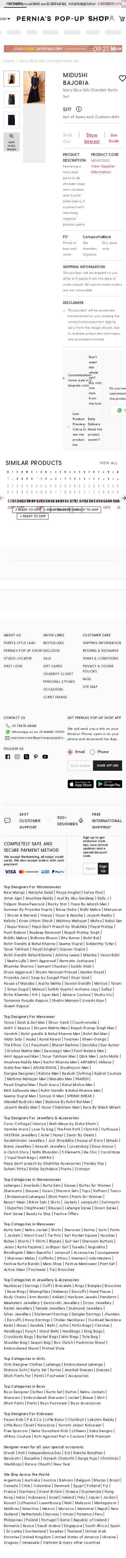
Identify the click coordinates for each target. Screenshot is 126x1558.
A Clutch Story (16, 1152)
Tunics (115, 1191)
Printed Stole (53, 1348)
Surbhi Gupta (59, 989)
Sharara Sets (67, 1191)
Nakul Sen (113, 921)
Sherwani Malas (21, 1258)
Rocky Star (57, 904)
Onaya (46, 915)
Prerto (66, 1169)
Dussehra (32, 1458)
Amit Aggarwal (43, 961)
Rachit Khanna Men (60, 1062)
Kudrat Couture (107, 1073)
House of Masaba (19, 983)
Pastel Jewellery (18, 1308)
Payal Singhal (44, 949)
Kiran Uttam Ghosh (36, 921)
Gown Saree (105, 1208)
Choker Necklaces (69, 1320)
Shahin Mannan (65, 1000)
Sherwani (72, 1230)
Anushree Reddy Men (22, 1062)
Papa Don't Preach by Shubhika (59, 926)
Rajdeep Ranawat (45, 932)
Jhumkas (112, 1314)
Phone (103, 751)
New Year (62, 1464)
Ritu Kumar (70, 938)
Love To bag (42, 1129)
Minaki (112, 1140)
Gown (47, 1191)
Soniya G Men (51, 1096)
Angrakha (96, 1247)
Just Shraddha (61, 1140)
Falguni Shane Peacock (24, 904)
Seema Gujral (71, 943)
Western (78, 1258)
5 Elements (71, 1152)
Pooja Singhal (68, 892)
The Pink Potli (68, 1129)
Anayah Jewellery (50, 1146)
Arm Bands (39, 1297)
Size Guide (114, 138)
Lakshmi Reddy (101, 1419)
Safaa (106, 989)
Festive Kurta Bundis (22, 1263)
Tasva (9, 1022)
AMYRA (45, 1157)
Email (80, 751)
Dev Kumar (110, 1045)
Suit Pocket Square (80, 1235)
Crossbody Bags (18, 1336)
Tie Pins (54, 1235)
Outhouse (109, 1129)
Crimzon (82, 1169)
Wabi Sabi (13, 1039)
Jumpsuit (62, 1252)
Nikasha (90, 955)
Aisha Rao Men (17, 1067)
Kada (8, 1325)
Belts (51, 1325)
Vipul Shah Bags (21, 1157)
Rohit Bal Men (95, 1033)
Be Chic (91, 1152)
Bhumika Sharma (19, 966)
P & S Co (34, 1419)
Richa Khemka (16, 994)
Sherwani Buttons (97, 1241)
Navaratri (12, 1458)
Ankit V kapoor (17, 1028)
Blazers (55, 1241)
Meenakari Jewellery (22, 1303)
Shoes (21, 1325)
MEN (34, 3)
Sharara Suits (15, 1370)
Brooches (66, 1269)
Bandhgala (13, 1252)
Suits (103, 1230)
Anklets (58, 1297)
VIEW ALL (109, 462)
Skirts (55, 1202)
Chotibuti (76, 1419)
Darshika (89, 1045)
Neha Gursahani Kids (49, 1431)
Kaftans (100, 1191)
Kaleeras (60, 1291)
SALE (47, 658)
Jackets (70, 1202)
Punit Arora (49, 1084)
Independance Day (44, 1453)
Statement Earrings (51, 1314)
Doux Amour (102, 1146)
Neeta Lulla (16, 961)
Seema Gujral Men (20, 1096)
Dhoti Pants (58, 1196)
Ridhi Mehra (90, 909)
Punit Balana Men (89, 1051)
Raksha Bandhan (88, 1453)
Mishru (96, 921)
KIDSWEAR (83, 3)
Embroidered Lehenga (83, 1364)
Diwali (9, 1453)
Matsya (100, 983)
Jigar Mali (50, 994)
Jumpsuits (89, 1202)
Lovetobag (79, 1146)
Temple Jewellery (50, 1308)
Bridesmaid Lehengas (26, 1196)
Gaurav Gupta (72, 949)
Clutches (102, 1325)
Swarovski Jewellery (61, 1303)
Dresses (32, 1191)
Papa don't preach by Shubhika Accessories (42, 1163)
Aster (45, 1135)
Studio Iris (103, 994)
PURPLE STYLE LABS (20, 643)
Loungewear (109, 1252)
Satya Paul (93, 892)
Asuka (31, 1039)
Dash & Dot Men (31, 1022)
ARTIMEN (87, 1062)
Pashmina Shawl (90, 1342)
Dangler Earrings (86, 1314)
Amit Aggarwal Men (21, 1056)
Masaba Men (60, 1079)
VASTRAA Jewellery (20, 1135)
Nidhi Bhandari (45, 1152)
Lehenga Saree (78, 1208)
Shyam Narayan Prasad (56, 972)
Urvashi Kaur (93, 1000)
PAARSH (82, 1079)
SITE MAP (90, 687)
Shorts (23, 1241)
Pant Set (107, 1263)
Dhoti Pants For (17, 1375)
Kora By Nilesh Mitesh (102, 1107)
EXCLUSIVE (51, 650)
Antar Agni (13, 898)
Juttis (63, 1325)
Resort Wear (15, 1202)
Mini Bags (70, 1336)
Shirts (56, 1230)
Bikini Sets (38, 1202)
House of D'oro (90, 1140)
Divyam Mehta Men (51, 1028)
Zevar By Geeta (80, 1135)
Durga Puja (87, 1458)
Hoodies (107, 1235)
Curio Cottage (16, 1123)
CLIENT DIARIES (55, 697)
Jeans (9, 1247)
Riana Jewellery (18, 1146)
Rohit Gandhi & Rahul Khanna (30, 943)
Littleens (79, 1431)
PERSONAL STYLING (59, 681)
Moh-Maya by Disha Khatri (73, 1123)
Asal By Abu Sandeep (75, 898)
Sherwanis (13, 1191)
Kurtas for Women (95, 1185)
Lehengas (12, 1185)
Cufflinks (46, 1258)
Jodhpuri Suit (56, 1247)
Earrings (32, 1285)
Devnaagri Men (57, 1051)
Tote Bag (90, 1336)
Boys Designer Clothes (23, 1392)
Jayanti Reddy (99, 915)
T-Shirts (39, 1241)
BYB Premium (98, 1436)
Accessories (84, 1252)
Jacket (73, 1397)
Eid (67, 1453)
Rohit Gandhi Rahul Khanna (28, 955)
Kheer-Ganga (94, 1039)
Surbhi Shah (81, 966)
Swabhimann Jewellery (24, 1140)
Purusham (39, 1045)
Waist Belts (49, 1331)
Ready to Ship (38, 1213)
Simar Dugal (17, 989)
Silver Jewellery (17, 1314)
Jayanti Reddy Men (21, 1107)
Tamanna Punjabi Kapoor (26, 1000)
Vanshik (11, 1033)
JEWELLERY (56, 3)
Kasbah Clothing (76, 1073)
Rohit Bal (91, 938)
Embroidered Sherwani (44, 1397)
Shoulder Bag (15, 1342)
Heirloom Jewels (82, 1297)
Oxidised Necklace (104, 1320)
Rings (79, 1285)
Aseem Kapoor (17, 1006)
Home (9, 60)
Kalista (10, 921)
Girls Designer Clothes (23, 1364)
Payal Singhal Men (20, 1084)
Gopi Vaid (80, 977)
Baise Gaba (66, 909)
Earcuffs (79, 1291)
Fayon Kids (14, 1419)
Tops (86, 1191)
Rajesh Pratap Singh (82, 932)
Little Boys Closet (19, 1425)
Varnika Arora (16, 1129)
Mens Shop (52, 1263)
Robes (9, 1241)
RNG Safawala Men (20, 1090)
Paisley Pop (94, 1163)
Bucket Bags (47, 1336)
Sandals (37, 1325)
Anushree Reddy (40, 898)
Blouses (55, 1208)
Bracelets (63, 1285)
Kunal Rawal (50, 1039)
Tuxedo (78, 1247)
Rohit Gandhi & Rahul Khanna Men (70, 1090)
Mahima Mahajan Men (26, 1079)
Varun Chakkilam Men (60, 1107)
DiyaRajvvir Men (74, 1067)
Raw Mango (14, 892)
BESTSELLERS (53, 643)
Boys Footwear (54, 1403)
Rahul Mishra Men (77, 1084)
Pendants (108, 1297)
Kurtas (89, 1230)
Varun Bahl (109, 955)
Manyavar (113, 909)
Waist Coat (34, 1235)
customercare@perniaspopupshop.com (38, 737)
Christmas (109, 1458)
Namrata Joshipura (76, 961)
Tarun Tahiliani (16, 949)
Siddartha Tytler (100, 943)
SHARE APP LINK (108, 765)
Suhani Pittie (15, 1169)
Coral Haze (110, 1152)
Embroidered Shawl (21, 1348)
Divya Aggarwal (18, 972)
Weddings (13, 1464)
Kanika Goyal (92, 972)
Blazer (88, 1397)
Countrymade (84, 1022)
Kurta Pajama (29, 1247)
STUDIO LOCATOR (18, 658)
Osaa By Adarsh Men (88, 904)
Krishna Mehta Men (24, 1051)
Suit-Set (72, 1241)
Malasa (38, 989)
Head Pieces (100, 1291)
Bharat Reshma (65, 1045)
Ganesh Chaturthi (58, 1458)
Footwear (37, 1269)
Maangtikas (39, 1291)
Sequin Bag (41, 1342)
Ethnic (62, 1258)
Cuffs (47, 1285)
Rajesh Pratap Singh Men (92, 1028)
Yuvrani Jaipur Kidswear (80, 1425)
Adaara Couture (76, 994)
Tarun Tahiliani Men (59, 1056)
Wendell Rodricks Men (23, 1102)
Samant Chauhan (52, 966)
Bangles (94, 1285)
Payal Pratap (101, 926)
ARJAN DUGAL (45, 1067)
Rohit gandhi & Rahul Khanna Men (50, 1033)
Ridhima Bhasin (44, 938)
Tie (52, 1269)
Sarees (70, 1185)
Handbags (13, 1331)
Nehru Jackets (92, 1392)
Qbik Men (87, 1056)
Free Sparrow (16, 1431)
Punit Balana (15, 932)
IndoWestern (100, 1258)
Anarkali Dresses (79, 1370)
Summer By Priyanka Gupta (28, 909)
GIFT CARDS (53, 666)
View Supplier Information (103, 169)
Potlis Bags (81, 1325)
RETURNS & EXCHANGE (101, 650)
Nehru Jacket (36, 1230)
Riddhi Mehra (15, 938)
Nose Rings (16, 1291)
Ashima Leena (67, 955)
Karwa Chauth (37, 1464)
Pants (115, 1230)
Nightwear (35, 1208)
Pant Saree (13, 1213)
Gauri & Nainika (69, 915)
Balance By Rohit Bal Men (68, 1102)
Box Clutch (63, 1342)
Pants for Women (87, 1196)
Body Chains (15, 1297)
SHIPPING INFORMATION (102, 643)
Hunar (58, 1135)
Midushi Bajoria (76, 78)
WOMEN (15, 3)
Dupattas (15, 1208)
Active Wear (14, 1269)
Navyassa (46, 1425)
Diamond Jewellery (86, 1308)
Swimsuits (110, 1202)
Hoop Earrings (37, 1320)
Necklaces (13, 1285)
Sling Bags (93, 1331)
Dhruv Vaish (58, 1022)
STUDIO (107, 3)
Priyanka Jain (16, 977)
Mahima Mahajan (71, 921)
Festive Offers (66, 1213)
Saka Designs (100, 1431)
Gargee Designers (19, 1073)
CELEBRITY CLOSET (58, 674)
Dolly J (103, 898)
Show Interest (92, 138)
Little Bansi (54, 1419)
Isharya (39, 1123)
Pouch (30, 1331)
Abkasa (105, 1062)
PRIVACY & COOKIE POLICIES (98, 668)
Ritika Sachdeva (43, 1169)
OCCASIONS (53, 689)
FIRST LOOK (13, 666)
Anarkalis (32, 1185)
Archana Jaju (86, 989)
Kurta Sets (52, 1185)
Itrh (35, 994)
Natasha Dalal (40, 892)
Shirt (101, 1397)
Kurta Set (39, 1370)
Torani (116, 983)
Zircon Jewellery (97, 1303)
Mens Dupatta (38, 1252)
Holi (21, 1453)
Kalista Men (48, 1073)
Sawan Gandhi (78, 983)
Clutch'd (91, 1129)
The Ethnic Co (16, 1045)
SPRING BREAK (79, 1096)
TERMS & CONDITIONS (100, 658)
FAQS (87, 679)
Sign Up (103, 868)
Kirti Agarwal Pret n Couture (59, 1436)
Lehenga (53, 1364)
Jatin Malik (109, 1056)
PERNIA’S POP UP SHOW (23, 650)
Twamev (71, 1039)
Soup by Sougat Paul (49, 977)
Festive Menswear (81, 1263)
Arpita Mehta (49, 983)
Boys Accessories (86, 1403)
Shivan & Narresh (22, 915)
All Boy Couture (17, 1436)
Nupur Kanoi (17, 926)
